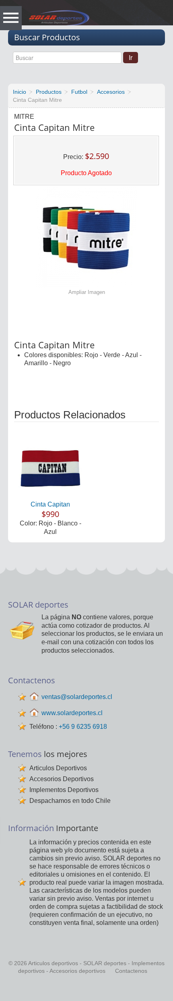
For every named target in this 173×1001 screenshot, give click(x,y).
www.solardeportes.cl (72, 712)
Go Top (88, 989)
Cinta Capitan (50, 504)
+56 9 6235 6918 (83, 726)
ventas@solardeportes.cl (76, 696)
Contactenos (131, 971)
